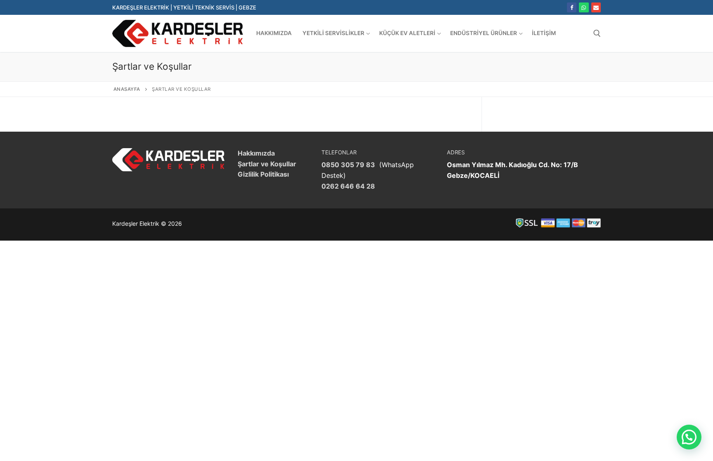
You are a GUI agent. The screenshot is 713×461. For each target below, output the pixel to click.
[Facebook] (571, 7)
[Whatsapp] (583, 7)
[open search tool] (597, 33)
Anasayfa (126, 89)
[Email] (596, 7)
